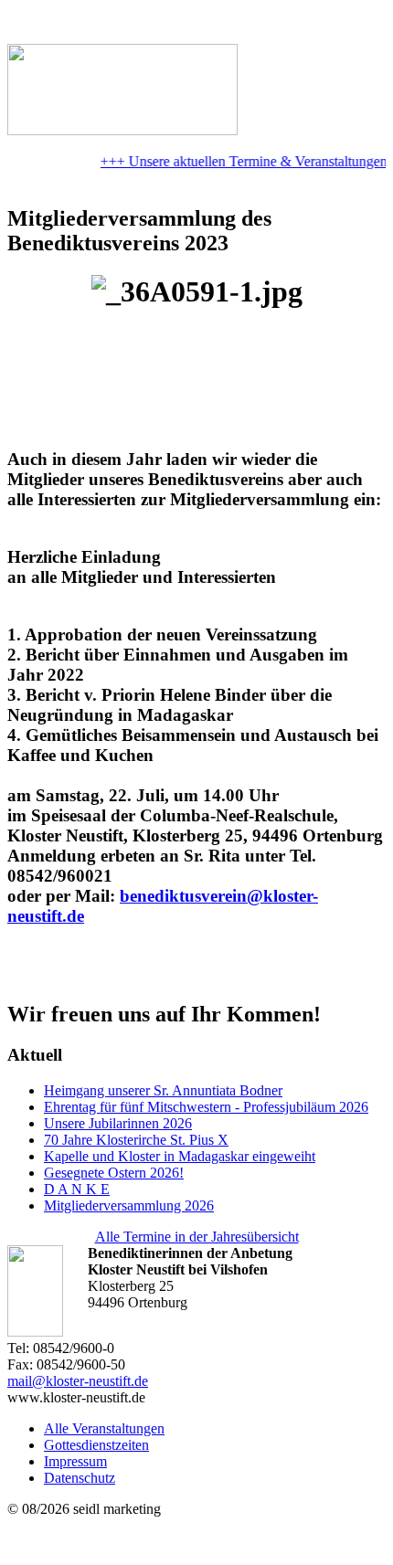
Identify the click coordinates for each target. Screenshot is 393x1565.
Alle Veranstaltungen (104, 1428)
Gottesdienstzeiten (96, 1445)
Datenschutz (79, 1478)
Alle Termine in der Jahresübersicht (197, 1236)
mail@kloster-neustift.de (77, 1381)
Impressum (75, 1461)
